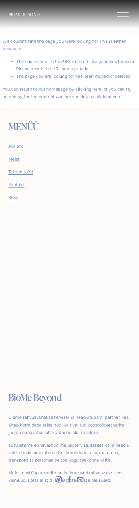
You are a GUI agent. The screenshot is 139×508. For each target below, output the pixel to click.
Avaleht (16, 146)
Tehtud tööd (20, 171)
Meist (14, 159)
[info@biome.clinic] (80, 479)
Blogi (13, 197)
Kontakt (16, 184)
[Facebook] (69, 479)
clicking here (88, 89)
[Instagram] (58, 479)
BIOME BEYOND (24, 14)
